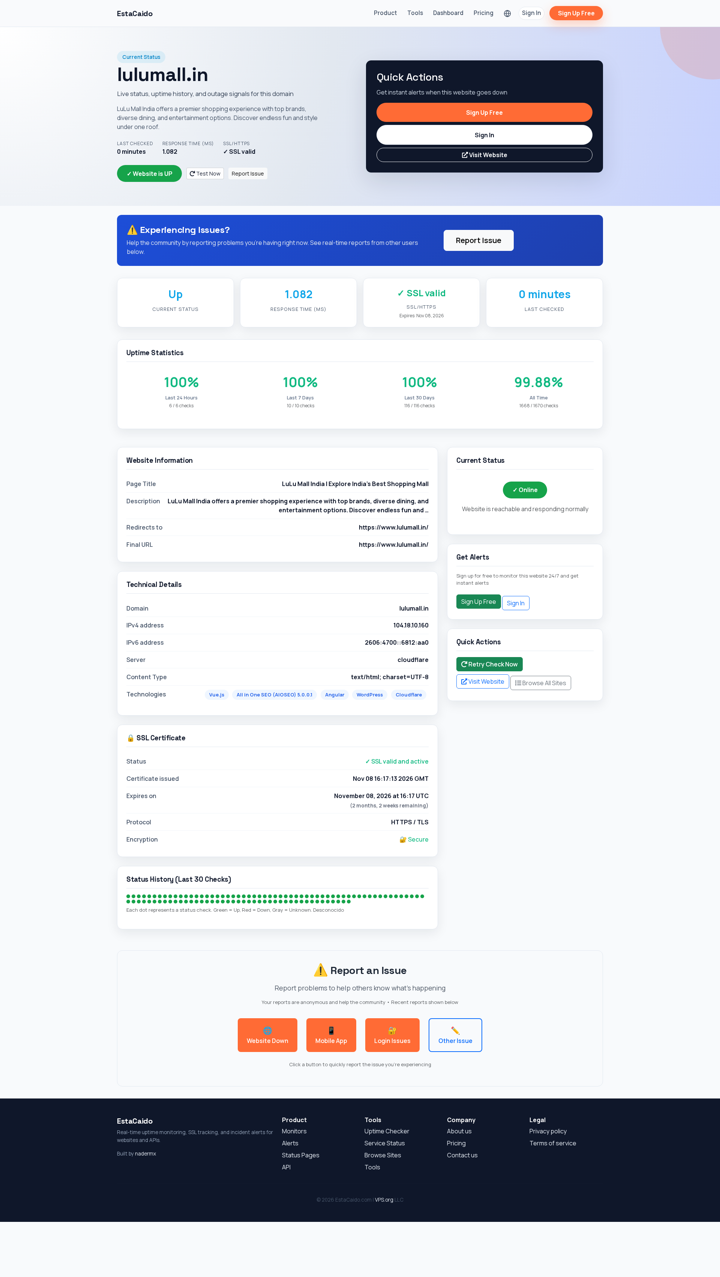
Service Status (384, 1143)
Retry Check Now (492, 664)
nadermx (145, 1153)
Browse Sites (382, 1155)
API (286, 1167)
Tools (415, 13)
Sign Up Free (576, 13)
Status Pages (301, 1155)
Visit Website (487, 155)
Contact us (462, 1155)
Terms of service (553, 1143)
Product (385, 13)
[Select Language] (507, 13)
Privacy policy (548, 1131)
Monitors (294, 1131)
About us (459, 1131)
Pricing (484, 13)
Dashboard (448, 13)
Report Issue (248, 173)
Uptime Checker (387, 1131)
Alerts (290, 1143)
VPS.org (384, 1199)
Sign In (531, 13)
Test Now (207, 173)
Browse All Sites (543, 683)
